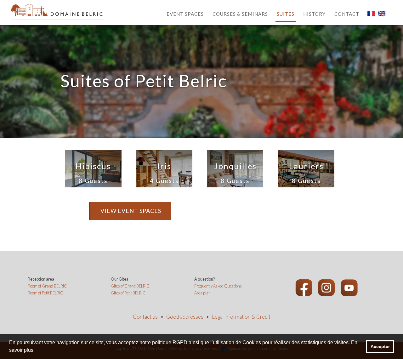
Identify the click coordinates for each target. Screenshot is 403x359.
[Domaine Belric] (56, 11)
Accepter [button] (380, 346)
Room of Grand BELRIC (47, 285)
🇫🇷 (371, 13)
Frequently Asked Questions (218, 285)
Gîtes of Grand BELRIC (130, 285)
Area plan (202, 292)
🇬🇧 (382, 13)
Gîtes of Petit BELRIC (128, 292)
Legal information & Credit (241, 317)
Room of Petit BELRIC (45, 292)
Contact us (145, 317)
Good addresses (184, 317)
